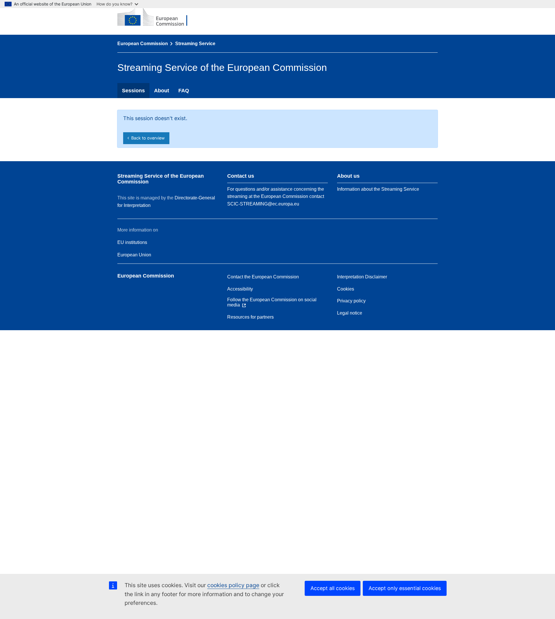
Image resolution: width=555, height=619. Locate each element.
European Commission (142, 43)
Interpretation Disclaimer (362, 276)
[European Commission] (156, 17)
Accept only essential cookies (405, 588)
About (161, 90)
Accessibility (240, 288)
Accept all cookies (332, 588)
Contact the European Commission (263, 276)
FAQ (183, 90)
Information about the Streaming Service (378, 189)
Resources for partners (250, 317)
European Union (134, 254)
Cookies (345, 288)
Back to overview (147, 137)
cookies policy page (233, 585)
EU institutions (132, 242)
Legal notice (349, 313)
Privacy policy (351, 300)
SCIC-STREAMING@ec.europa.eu (263, 203)
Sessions (133, 90)
